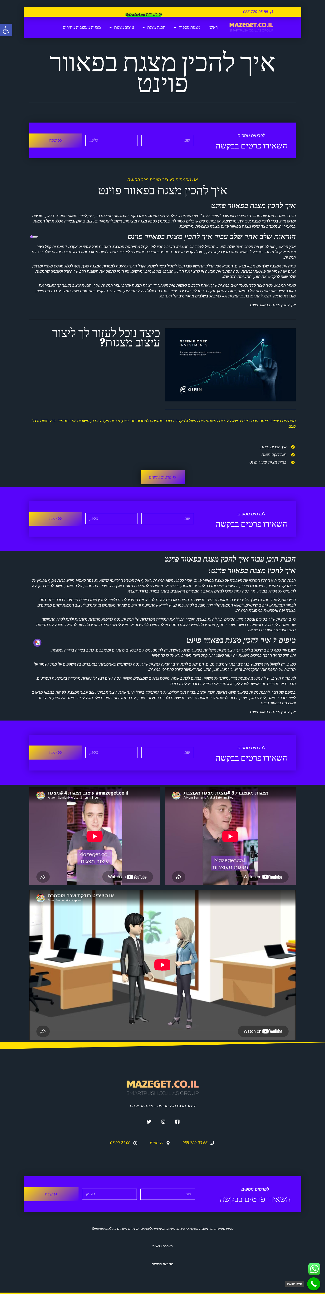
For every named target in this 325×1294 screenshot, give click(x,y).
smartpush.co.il (104, 1228)
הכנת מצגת (156, 27)
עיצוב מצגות (124, 27)
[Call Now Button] (313, 1283)
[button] (6, 30)
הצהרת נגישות (162, 1246)
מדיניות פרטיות (162, 1264)
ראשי (213, 27)
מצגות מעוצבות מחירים (82, 27)
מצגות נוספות (189, 27)
